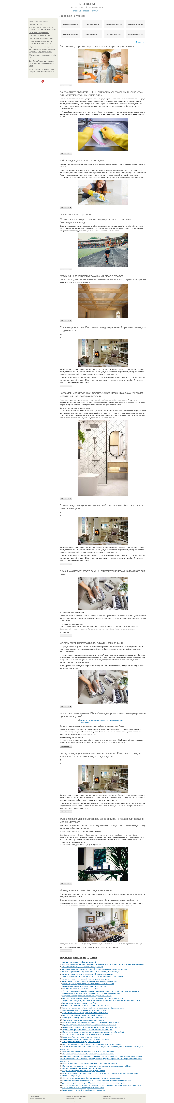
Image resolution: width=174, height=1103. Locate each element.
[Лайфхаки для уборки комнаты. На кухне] (103, 192)
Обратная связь (107, 1096)
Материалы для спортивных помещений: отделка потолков (91, 275)
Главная (77, 10)
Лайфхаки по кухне (92, 24)
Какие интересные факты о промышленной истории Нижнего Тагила (88, 984)
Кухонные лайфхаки (135, 24)
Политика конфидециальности (73, 1098)
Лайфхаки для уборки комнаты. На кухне (82, 160)
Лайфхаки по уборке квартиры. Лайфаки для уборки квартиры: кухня (97, 46)
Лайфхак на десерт (92, 34)
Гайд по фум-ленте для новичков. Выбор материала (82, 1068)
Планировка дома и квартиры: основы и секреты (80, 988)
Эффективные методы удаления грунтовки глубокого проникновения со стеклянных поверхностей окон (101, 1000)
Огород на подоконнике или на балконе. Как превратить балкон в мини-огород (91, 1044)
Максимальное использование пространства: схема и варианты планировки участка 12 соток (97, 1066)
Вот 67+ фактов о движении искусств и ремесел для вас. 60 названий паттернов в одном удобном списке (101, 1085)
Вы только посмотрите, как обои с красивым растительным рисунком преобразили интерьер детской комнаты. (103, 964)
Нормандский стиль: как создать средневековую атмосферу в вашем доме (89, 981)
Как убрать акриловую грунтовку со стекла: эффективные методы (86, 996)
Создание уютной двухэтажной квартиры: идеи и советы (83, 1071)
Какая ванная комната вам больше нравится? (79, 962)
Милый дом (87, 4)
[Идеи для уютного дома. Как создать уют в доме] (103, 925)
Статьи (95, 10)
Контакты (68, 1096)
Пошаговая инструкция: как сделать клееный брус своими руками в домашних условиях (94, 969)
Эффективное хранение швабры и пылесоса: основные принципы (87, 1029)
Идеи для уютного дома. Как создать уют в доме (85, 890)
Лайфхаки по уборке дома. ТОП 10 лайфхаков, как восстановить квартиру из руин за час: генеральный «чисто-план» (101, 93)
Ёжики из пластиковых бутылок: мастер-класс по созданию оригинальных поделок (92, 976)
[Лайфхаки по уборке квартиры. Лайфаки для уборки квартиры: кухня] (103, 66)
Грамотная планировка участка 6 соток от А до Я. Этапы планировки (88, 1051)
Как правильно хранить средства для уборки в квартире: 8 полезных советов (91, 1027)
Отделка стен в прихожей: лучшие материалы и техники (83, 1020)
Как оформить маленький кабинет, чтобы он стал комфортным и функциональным (93, 1008)
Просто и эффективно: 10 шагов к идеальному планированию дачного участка (91, 1063)
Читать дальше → (66, 85)
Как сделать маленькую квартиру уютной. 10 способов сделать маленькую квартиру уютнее (96, 1080)
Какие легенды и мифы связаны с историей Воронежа (82, 1015)
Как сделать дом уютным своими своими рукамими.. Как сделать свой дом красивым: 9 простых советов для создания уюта (100, 755)
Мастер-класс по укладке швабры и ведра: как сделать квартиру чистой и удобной (93, 1032)
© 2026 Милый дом (34, 1096)
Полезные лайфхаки (70, 34)
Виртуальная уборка (114, 34)
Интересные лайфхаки (114, 24)
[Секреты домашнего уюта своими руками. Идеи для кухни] (103, 687)
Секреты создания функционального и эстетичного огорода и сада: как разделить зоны (42, 27)
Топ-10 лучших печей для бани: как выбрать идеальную (82, 967)
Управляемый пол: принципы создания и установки (81, 1037)
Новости (86, 10)
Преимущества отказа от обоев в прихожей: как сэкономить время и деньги (90, 1022)
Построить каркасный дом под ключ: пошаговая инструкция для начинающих (90, 971)
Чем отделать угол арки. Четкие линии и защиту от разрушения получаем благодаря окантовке (41, 41)
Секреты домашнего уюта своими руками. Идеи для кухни (91, 642)
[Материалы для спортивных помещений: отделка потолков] (103, 301)
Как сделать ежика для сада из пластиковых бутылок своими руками (87, 974)
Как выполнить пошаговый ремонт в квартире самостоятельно (85, 1039)
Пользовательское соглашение (79, 1096)
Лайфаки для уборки (70, 24)
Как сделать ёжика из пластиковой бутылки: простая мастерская (86, 979)
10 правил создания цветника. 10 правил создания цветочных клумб (88, 1054)
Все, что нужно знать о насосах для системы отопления (83, 1087)
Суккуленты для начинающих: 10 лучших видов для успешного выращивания (91, 1078)
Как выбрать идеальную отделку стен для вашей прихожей (84, 1017)
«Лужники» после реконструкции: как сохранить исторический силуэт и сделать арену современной (42, 49)
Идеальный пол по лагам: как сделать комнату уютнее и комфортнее (88, 1034)
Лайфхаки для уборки (135, 34)
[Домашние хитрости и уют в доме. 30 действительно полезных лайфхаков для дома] (103, 593)
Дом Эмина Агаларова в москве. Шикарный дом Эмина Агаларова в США (42, 63)
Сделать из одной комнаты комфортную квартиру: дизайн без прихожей (89, 1025)
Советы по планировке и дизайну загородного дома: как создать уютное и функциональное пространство (101, 991)
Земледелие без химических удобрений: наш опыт (81, 1042)
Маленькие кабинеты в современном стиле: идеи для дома (84, 1010)
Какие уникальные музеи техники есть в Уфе (79, 1003)
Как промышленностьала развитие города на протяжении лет (85, 986)
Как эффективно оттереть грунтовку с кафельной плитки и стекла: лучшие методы (93, 998)
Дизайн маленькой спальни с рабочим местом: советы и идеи (85, 1013)
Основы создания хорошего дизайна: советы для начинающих (85, 1005)
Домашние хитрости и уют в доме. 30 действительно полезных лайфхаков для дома (93, 1083)
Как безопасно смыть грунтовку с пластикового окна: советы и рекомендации (91, 993)
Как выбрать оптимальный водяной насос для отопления (83, 1090)
